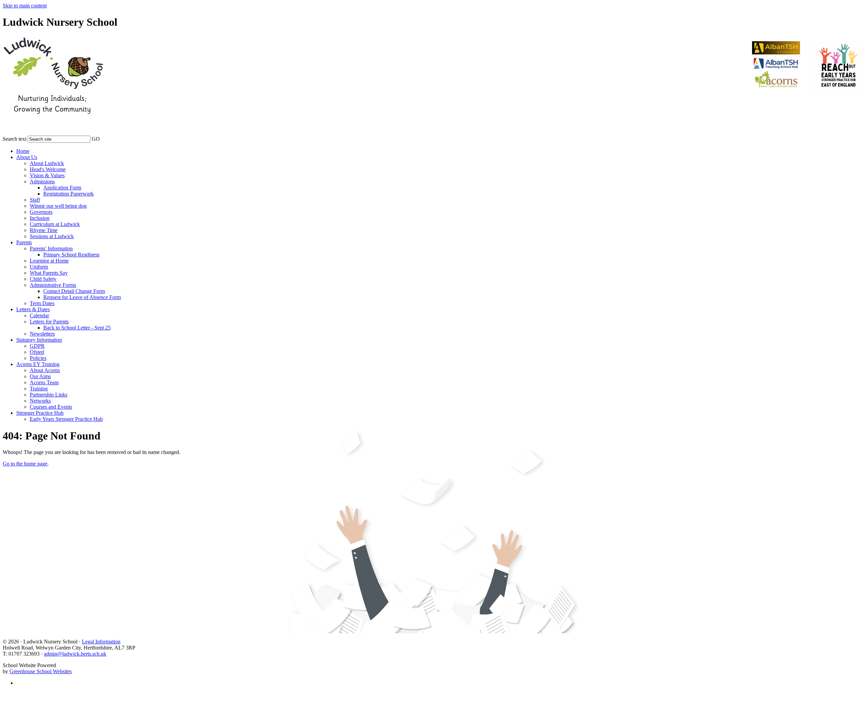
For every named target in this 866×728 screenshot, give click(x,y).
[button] (104, 138)
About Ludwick (47, 163)
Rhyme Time (44, 230)
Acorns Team (44, 382)
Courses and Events (51, 407)
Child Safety (43, 279)
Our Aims (40, 376)
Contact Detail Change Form (74, 291)
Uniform (39, 267)
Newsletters (42, 334)
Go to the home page (25, 464)
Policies (38, 358)
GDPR (37, 346)
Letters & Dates (33, 309)
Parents (24, 242)
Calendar (39, 315)
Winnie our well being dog (58, 206)
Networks (40, 401)
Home (22, 151)
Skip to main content (25, 5)
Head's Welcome (48, 169)
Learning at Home (49, 261)
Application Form (62, 187)
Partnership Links (48, 394)
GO (96, 139)
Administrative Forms (53, 285)
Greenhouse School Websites (40, 671)
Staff (35, 200)
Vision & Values (47, 175)
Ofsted (37, 352)
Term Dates (42, 303)
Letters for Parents (49, 321)
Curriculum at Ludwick (55, 224)
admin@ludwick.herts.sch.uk (75, 654)
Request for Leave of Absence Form (82, 297)
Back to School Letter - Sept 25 (77, 328)
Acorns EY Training (38, 364)
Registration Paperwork (68, 194)
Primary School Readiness (71, 254)
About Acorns (45, 370)
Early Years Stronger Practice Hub (66, 419)
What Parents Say (49, 273)
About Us (26, 157)
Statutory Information (39, 340)
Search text (14, 139)
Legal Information (101, 641)
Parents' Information (51, 248)
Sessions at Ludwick (52, 236)
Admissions (42, 181)
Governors (41, 212)
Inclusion (39, 218)
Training (39, 388)
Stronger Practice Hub (40, 413)
